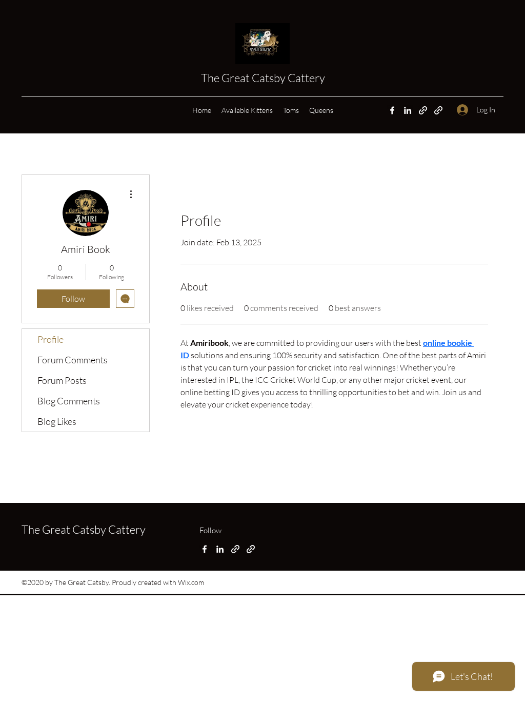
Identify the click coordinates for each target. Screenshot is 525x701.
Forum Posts (62, 380)
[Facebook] (392, 110)
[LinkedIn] (407, 110)
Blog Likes (56, 421)
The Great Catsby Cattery (264, 78)
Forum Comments (72, 359)
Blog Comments (68, 400)
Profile (50, 339)
